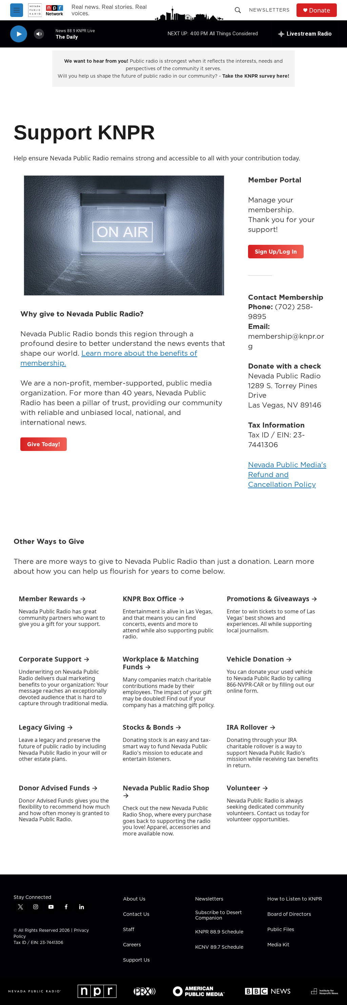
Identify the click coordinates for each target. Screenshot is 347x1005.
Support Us (136, 960)
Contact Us (136, 914)
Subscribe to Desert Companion (218, 915)
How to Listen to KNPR (294, 899)
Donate (319, 10)
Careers (132, 945)
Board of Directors (289, 914)
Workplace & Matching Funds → (161, 662)
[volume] (39, 34)
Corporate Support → (54, 659)
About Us (134, 899)
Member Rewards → (52, 598)
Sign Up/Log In (276, 251)
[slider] (50, 33)
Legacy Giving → (46, 727)
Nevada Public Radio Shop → (166, 791)
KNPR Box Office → (154, 598)
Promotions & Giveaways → (272, 598)
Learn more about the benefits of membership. (108, 358)
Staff (128, 929)
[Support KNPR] (124, 235)
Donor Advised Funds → (58, 787)
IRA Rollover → (251, 727)
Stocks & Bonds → (152, 727)
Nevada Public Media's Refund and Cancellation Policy (287, 474)
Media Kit (278, 945)
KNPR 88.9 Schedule (219, 932)
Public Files (280, 929)
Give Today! (43, 444)
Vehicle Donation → (259, 659)
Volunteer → (247, 787)
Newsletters (269, 9)
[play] (18, 34)
